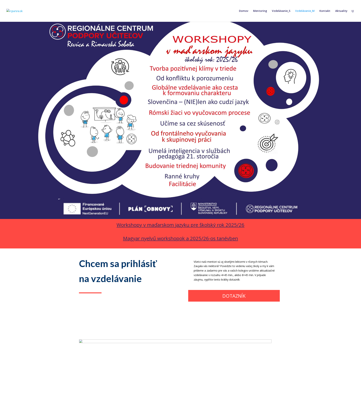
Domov (243, 11)
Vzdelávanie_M (305, 11)
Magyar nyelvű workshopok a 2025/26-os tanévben (180, 238)
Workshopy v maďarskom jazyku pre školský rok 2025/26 (180, 224)
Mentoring (260, 11)
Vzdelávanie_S (281, 11)
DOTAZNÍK (234, 296)
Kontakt (324, 11)
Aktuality (341, 11)
